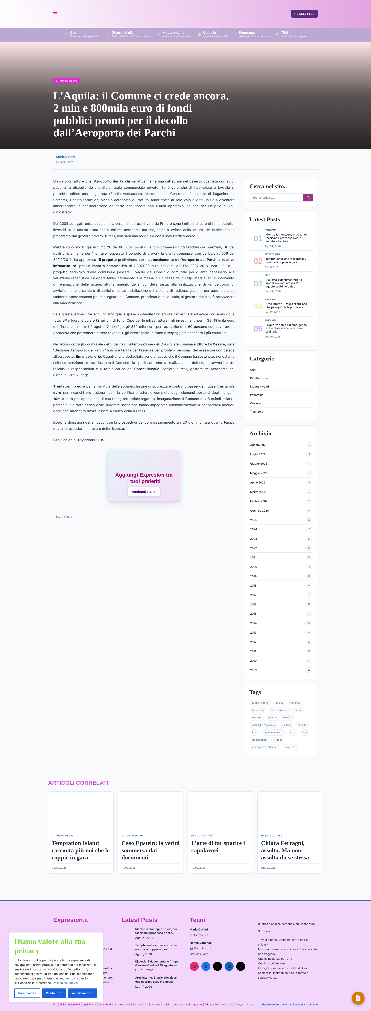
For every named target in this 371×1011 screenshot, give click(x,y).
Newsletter (304, 13)
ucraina (256, 717)
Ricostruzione (279, 710)
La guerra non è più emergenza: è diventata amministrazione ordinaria (286, 328)
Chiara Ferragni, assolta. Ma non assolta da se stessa (285, 850)
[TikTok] (240, 966)
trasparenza (259, 739)
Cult (253, 369)
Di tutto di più (66, 80)
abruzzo (295, 702)
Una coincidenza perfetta (275, 958)
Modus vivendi (259, 386)
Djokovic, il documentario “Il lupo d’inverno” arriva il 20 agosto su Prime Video (284, 283)
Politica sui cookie (65, 983)
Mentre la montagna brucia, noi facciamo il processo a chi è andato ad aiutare (286, 238)
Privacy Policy (213, 1004)
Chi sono (249, 1004)
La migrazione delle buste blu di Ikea (282, 968)
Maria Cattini (65, 156)
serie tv (302, 725)
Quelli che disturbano (272, 963)
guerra (272, 717)
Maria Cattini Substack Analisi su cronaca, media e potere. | (169, 1004)
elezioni (288, 717)
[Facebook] (205, 966)
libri (254, 732)
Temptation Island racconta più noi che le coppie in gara (286, 260)
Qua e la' (255, 403)
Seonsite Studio (308, 1004)
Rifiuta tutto (54, 993)
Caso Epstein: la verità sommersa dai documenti (151, 850)
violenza (290, 747)
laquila (279, 702)
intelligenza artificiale (265, 747)
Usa (304, 732)
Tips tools (256, 411)
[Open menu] (55, 14)
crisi (292, 732)
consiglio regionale (263, 725)
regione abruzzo (273, 732)
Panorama (256, 395)
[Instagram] (194, 966)
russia (298, 710)
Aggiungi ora (144, 491)
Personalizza (27, 993)
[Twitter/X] (217, 966)
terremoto (258, 710)
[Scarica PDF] (358, 998)
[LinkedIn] (229, 966)
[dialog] (56, 967)
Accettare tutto (82, 993)
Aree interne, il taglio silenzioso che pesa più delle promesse (286, 305)
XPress (278, 739)
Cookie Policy (233, 1004)
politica (286, 725)
